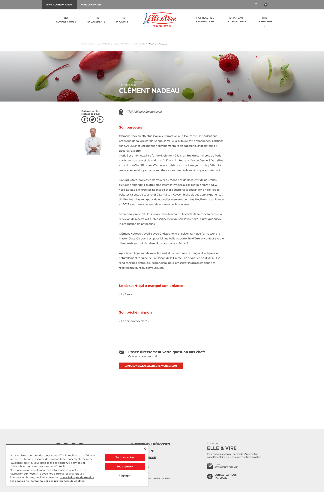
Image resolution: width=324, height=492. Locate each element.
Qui (66, 20)
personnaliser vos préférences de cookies (57, 481)
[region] (77, 465)
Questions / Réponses (150, 444)
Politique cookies (140, 472)
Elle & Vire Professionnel (110, 44)
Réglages (125, 475)
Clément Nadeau (158, 44)
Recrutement (143, 451)
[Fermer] (145, 449)
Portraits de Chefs (136, 44)
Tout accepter (125, 457)
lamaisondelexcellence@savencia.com (151, 365)
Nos (96, 20)
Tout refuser (125, 466)
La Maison (236, 19)
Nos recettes (205, 19)
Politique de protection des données (150, 478)
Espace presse (143, 458)
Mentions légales (140, 466)
